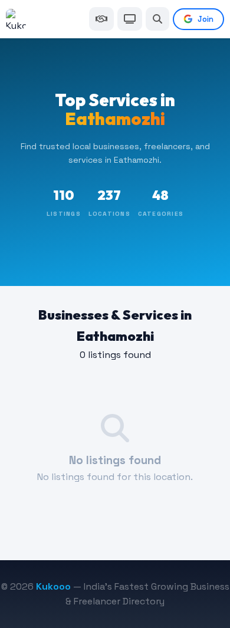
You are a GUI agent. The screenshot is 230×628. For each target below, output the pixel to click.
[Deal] (101, 19)
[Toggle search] (157, 19)
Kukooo (53, 586)
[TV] (129, 19)
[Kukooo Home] (16, 19)
